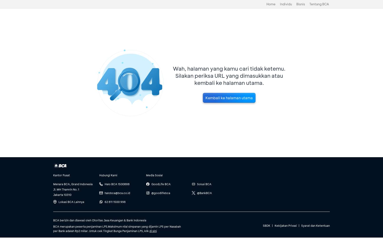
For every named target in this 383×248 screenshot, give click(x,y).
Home (271, 4)
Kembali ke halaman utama (229, 97)
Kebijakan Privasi (286, 225)
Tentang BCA (319, 4)
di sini (153, 231)
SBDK (266, 225)
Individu (286, 4)
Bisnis (300, 4)
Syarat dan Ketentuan (315, 225)
